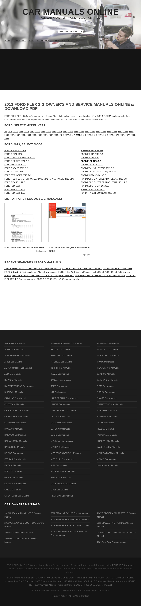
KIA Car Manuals (58, 392)
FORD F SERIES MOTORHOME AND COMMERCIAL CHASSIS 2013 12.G (39, 179)
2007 (45, 135)
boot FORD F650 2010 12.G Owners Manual (82, 268)
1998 (125, 131)
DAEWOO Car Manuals (15, 435)
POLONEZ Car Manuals (108, 343)
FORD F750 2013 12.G (14, 193)
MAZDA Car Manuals (60, 447)
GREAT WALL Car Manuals (16, 496)
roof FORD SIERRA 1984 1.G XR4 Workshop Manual (58, 279)
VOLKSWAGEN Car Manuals (110, 453)
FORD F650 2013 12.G (14, 189)
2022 (127, 135)
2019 (111, 135)
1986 (59, 131)
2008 (50, 135)
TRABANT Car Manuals (108, 441)
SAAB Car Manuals (106, 374)
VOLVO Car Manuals (106, 459)
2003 (23, 135)
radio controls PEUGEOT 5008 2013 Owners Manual (85, 585)
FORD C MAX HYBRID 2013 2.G (19, 158)
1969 (10, 131)
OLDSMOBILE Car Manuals (63, 484)
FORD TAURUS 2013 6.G (93, 189)
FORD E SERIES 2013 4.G (16, 161)
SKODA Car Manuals (106, 392)
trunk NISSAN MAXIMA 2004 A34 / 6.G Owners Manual (86, 581)
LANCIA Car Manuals (60, 404)
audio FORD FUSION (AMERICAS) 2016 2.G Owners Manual (32, 268)
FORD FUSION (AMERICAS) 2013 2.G (99, 172)
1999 (131, 131)
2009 (56, 135)
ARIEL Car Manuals (13, 362)
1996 (114, 131)
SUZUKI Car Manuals (107, 417)
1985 (54, 131)
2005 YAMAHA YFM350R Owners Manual (70, 519)
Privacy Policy (59, 596)
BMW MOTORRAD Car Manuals (19, 386)
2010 (61, 135)
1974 (15, 131)
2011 (67, 135)
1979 (26, 131)
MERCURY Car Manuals (62, 459)
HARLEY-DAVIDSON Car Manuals (66, 343)
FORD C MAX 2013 (13, 154)
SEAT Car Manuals (105, 386)
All (5, 131)
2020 (116, 135)
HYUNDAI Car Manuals (61, 362)
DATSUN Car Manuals (14, 447)
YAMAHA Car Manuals (107, 465)
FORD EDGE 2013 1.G (15, 165)
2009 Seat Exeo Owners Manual (111, 542)
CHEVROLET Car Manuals (16, 410)
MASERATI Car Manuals (62, 441)
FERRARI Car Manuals (15, 459)
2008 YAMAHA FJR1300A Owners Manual (70, 525)
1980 (32, 131)
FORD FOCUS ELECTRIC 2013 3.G (97, 168)
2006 (39, 135)
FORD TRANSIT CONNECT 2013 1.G (98, 193)
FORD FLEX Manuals (107, 116)
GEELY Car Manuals (13, 478)
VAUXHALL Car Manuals (108, 447)
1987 (65, 131)
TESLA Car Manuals (106, 429)
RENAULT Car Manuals (108, 368)
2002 (17, 135)
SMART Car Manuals (106, 398)
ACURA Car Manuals (14, 349)
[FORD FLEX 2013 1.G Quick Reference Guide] (67, 222)
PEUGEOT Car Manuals (62, 496)
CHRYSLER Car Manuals (16, 417)
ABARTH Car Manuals (14, 343)
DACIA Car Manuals (13, 429)
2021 (122, 135)
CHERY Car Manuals (14, 404)
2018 (105, 135)
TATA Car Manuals (105, 423)
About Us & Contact (79, 596)
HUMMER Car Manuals (61, 356)
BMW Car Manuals (13, 380)
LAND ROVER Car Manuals (63, 410)
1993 (98, 131)
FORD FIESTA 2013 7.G (92, 154)
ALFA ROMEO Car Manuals (17, 356)
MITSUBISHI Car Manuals (63, 471)
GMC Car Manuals (12, 490)
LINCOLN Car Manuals (61, 423)
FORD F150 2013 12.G (14, 182)
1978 (21, 131)
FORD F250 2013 (12, 186)
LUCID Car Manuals (60, 435)
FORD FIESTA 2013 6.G (92, 150)
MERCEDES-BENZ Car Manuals (66, 453)
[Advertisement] (70, 69)
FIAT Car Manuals (12, 465)
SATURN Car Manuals (107, 380)
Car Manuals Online (70, 12)
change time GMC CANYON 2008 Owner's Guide (31, 581)
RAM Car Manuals (105, 362)
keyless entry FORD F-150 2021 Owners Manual (68, 272)
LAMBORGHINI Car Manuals (64, 398)
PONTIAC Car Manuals (107, 349)
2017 (100, 135)
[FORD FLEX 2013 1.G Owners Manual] (23, 222)
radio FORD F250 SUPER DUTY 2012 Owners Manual (100, 275)
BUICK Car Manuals (13, 392)
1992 (92, 131)
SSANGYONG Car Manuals (110, 404)
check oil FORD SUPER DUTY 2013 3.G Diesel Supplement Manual (43, 275)
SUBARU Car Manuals (107, 410)
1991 (87, 131)
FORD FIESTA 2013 (90, 158)
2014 (83, 135)
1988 (70, 131)
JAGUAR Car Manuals (61, 380)
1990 (81, 131)
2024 (6, 139)
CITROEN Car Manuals (15, 423)
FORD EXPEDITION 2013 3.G (18, 172)
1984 (48, 131)
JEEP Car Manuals (59, 386)
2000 (6, 135)
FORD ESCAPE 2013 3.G (16, 168)
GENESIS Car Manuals (15, 484)
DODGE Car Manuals (14, 453)
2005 (34, 135)
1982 (37, 131)
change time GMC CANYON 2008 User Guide (109, 578)
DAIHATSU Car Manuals (15, 441)
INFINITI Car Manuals (61, 368)
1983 (43, 131)
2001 (12, 135)
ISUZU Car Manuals (60, 374)
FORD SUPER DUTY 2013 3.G (95, 186)
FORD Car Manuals (13, 471)
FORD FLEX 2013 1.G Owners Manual (24, 247)
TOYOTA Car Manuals (107, 435)
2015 (89, 135)
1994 (103, 131)
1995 (109, 131)
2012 (72, 135)
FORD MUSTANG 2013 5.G (93, 175)
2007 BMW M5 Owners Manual (18, 532)
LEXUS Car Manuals (60, 417)
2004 (28, 135)
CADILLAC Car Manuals (15, 398)
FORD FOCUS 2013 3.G (92, 165)
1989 (76, 131)
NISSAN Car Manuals (61, 478)
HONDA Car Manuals (60, 349)
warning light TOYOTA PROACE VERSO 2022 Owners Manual (53, 578)
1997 (120, 131)
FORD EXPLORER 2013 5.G (17, 175)
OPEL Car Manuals (59, 490)
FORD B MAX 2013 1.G (15, 150)
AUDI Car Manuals (12, 374)
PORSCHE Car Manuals (108, 356)
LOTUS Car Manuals (60, 429)
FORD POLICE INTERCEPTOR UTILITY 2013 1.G (104, 182)
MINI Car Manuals (59, 465)
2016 (94, 135)
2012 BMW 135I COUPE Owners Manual (69, 513)
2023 (133, 135)
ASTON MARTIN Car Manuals (18, 368)
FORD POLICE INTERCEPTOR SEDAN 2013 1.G (104, 179)
